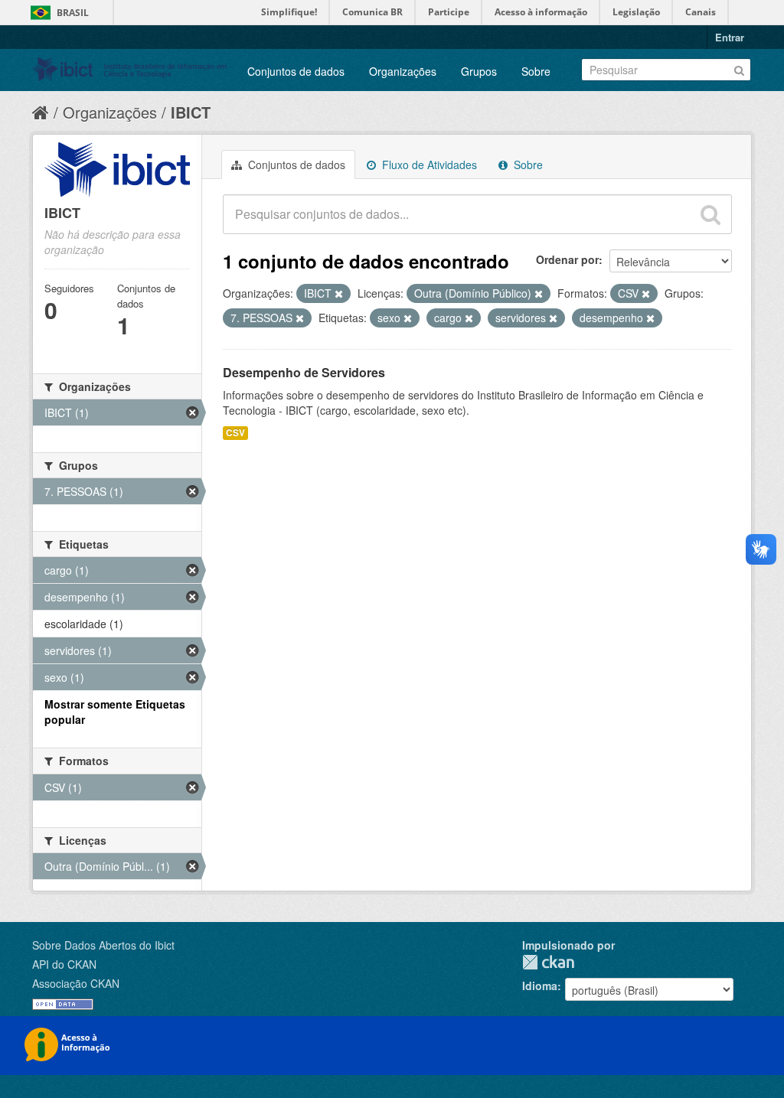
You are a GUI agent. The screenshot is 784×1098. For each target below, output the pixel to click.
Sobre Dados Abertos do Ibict (103, 945)
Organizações (402, 71)
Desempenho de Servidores (304, 372)
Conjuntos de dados (296, 71)
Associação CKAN (75, 983)
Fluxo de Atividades (428, 164)
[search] (710, 214)
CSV (235, 432)
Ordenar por (567, 259)
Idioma (539, 985)
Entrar (729, 37)
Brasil (73, 12)
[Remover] (339, 294)
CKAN (548, 962)
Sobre (535, 71)
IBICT (191, 112)
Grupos (479, 71)
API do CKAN (64, 964)
